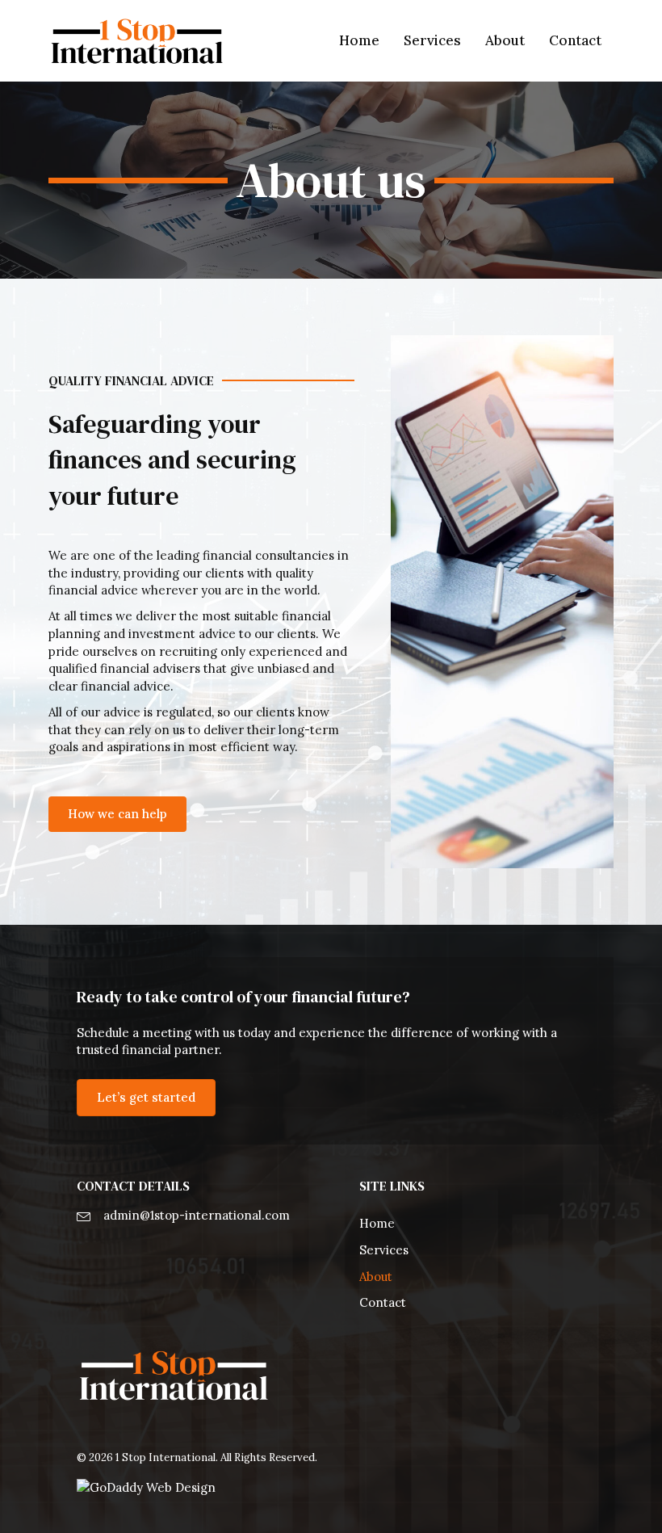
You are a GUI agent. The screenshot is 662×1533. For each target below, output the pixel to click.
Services (384, 1250)
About (375, 1276)
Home (377, 1223)
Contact (382, 1302)
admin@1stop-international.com (196, 1215)
